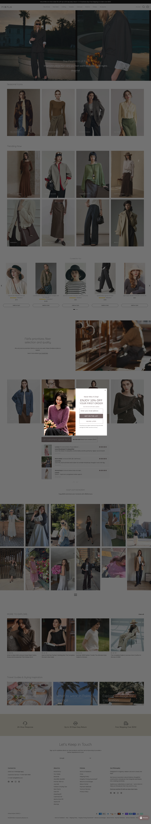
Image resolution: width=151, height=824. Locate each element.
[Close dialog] (105, 390)
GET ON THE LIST (91, 416)
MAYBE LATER (91, 421)
